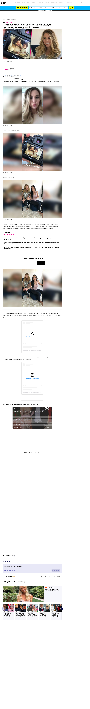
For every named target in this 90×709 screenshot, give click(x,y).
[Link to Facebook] (75, 2)
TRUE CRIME (54, 2)
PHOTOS (41, 2)
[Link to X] (81, 2)
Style (28, 2)
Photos (8, 19)
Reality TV (17, 2)
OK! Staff (12, 68)
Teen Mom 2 (13, 19)
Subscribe (69, 2)
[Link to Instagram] (78, 2)
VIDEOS (47, 2)
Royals (34, 2)
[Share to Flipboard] (16, 76)
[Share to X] (12, 76)
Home (4, 19)
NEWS (23, 2)
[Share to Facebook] (7, 76)
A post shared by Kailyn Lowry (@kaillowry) (32, 350)
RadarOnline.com (7, 228)
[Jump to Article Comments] (3, 76)
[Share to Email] (21, 76)
